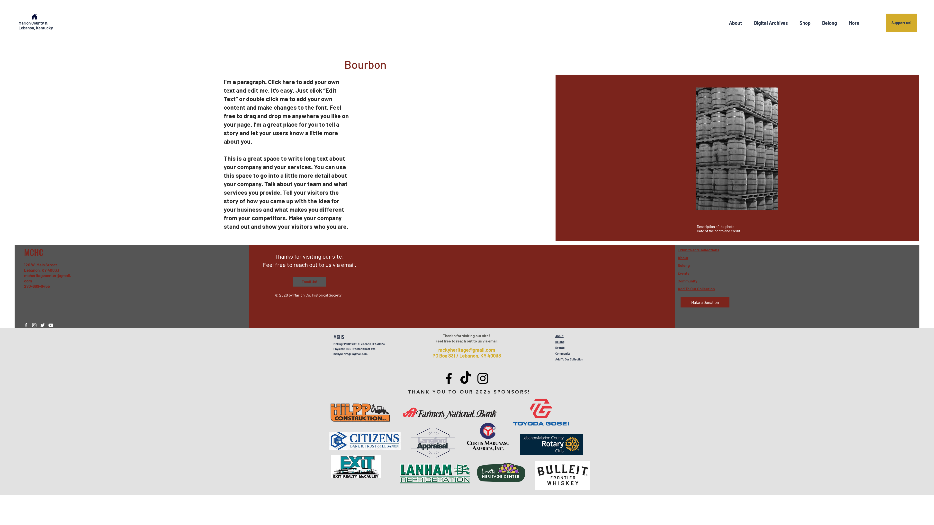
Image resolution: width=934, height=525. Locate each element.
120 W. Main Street (40, 264)
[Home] (34, 17)
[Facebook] (26, 325)
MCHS (338, 336)
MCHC (33, 252)
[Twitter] (42, 325)
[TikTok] (465, 378)
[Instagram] (34, 325)
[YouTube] (51, 325)
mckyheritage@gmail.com (350, 354)
